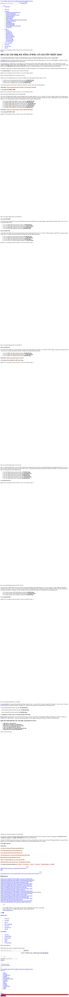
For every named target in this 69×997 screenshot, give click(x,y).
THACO (32, 864)
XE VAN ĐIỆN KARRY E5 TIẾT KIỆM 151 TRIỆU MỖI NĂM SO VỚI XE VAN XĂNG (21, 892)
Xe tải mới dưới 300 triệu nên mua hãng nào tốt (11, 852)
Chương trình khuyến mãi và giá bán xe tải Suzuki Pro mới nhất (21, 87)
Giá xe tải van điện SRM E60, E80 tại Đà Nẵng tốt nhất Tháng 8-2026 (16, 902)
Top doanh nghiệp (10, 40)
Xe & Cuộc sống (9, 38)
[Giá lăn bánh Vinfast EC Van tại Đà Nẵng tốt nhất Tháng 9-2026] (34, 881)
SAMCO (13, 16)
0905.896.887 (45, 953)
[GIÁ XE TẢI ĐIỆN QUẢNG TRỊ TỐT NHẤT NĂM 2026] (34, 886)
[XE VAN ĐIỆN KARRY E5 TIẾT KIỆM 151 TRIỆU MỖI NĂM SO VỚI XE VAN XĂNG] (34, 891)
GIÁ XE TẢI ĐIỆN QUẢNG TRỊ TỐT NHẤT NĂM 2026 (14, 887)
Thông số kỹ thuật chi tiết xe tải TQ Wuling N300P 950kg (19, 109)
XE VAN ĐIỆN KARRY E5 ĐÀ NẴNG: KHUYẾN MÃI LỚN (15, 897)
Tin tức (6, 29)
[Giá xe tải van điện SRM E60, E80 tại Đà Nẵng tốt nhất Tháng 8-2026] (34, 900)
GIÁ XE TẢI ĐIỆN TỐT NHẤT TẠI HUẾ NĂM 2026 (13, 889)
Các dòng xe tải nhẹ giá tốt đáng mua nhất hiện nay (12, 848)
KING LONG (16, 15)
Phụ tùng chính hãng (10, 36)
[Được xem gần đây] (4, 957)
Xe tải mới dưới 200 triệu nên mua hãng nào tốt (11, 850)
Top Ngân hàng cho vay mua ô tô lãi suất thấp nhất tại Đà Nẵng (15, 855)
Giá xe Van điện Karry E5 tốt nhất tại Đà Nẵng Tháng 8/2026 (14, 894)
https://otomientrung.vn (8, 910)
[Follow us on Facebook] (2, 912)
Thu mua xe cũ (8, 46)
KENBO (13, 23)
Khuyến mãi (8, 31)
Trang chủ (7, 9)
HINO (11, 18)
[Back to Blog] (2, 870)
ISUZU (11, 17)
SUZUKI (19, 864)
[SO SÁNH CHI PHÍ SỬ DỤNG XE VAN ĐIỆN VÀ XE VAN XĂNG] (34, 883)
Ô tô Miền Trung (4, 60)
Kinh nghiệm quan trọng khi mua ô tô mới (10, 857)
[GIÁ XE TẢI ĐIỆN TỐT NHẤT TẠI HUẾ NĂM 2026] (34, 888)
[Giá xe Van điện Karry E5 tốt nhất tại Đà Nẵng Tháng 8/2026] (34, 893)
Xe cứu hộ (7, 44)
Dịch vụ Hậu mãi (9, 35)
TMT (10, 27)
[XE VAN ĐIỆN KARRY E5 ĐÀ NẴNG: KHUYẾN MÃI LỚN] (34, 896)
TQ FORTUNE (17, 26)
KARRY (13, 24)
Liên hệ (6, 47)
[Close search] (2, 962)
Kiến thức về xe (9, 34)
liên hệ (55, 836)
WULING (13, 13)
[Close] (1, 964)
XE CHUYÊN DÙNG (22, 19)
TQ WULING (26, 864)
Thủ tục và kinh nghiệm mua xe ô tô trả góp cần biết (13, 859)
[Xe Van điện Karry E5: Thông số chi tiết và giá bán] (34, 898)
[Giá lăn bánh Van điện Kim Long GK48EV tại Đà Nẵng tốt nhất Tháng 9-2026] (34, 878)
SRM (10, 22)
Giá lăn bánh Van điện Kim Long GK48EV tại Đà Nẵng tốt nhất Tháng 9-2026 (17, 880)
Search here (3, 3)
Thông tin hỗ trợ (9, 37)
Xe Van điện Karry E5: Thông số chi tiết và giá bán (11, 899)
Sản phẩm (7, 11)
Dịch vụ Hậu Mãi (8, 42)
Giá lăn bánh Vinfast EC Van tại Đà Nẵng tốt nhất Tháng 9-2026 (14, 882)
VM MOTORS (17, 12)
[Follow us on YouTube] (3, 912)
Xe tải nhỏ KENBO (5, 704)
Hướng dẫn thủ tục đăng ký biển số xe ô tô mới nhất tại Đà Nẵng (15, 862)
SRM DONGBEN (45, 864)
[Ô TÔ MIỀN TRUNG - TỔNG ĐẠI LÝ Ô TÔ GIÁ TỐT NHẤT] (17, 1)
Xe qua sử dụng (9, 41)
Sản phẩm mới (9, 32)
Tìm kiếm (23, 3)
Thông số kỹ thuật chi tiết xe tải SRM (15, 357)
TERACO (13, 21)
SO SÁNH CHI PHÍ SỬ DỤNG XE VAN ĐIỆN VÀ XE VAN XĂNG (16, 884)
